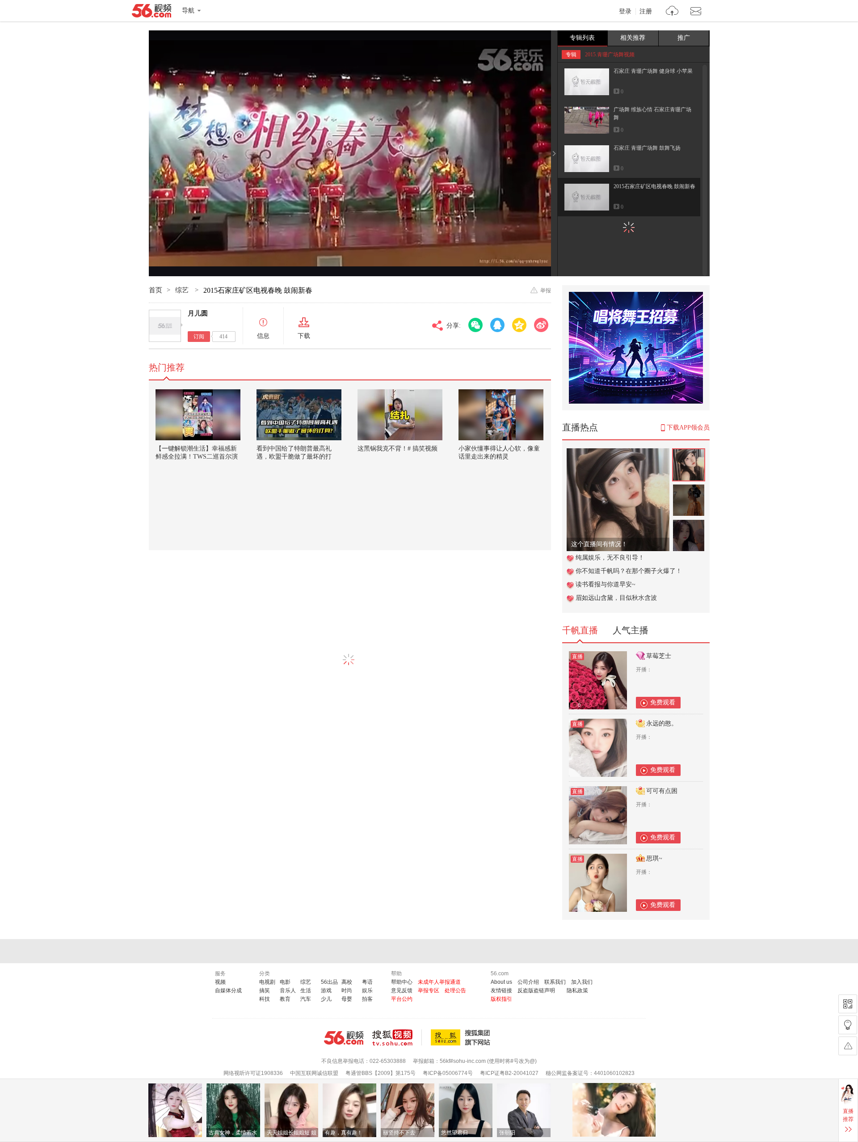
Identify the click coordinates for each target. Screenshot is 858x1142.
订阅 (198, 336)
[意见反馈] (847, 1046)
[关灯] (847, 1025)
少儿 (326, 999)
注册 (645, 11)
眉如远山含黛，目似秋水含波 (616, 597)
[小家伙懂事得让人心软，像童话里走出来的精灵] (500, 414)
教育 (285, 999)
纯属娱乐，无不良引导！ (610, 557)
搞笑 (264, 990)
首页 (155, 290)
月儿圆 (198, 313)
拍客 (367, 999)
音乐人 (288, 990)
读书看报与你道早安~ (605, 584)
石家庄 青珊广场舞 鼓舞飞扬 (647, 148)
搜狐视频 (397, 1037)
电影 (285, 982)
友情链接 (501, 990)
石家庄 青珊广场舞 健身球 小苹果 (653, 71)
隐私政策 (577, 990)
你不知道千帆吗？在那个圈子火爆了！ (629, 571)
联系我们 (555, 982)
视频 (220, 982)
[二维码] (847, 1004)
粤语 (367, 982)
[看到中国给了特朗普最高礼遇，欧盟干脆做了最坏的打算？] (299, 414)
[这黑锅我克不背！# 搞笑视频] (400, 414)
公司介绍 (528, 982)
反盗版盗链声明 (536, 990)
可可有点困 (661, 791)
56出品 (329, 982)
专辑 (571, 54)
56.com (151, 12)
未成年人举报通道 (439, 982)
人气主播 (630, 630)
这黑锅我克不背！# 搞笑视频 (397, 448)
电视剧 (267, 982)
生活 (305, 990)
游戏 (326, 990)
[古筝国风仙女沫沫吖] (618, 453)
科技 (264, 999)
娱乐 (367, 990)
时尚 (346, 990)
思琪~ (654, 858)
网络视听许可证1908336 (253, 1073)
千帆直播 (580, 630)
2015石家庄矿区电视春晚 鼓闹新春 (654, 186)
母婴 (346, 999)
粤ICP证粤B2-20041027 (509, 1073)
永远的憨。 (661, 723)
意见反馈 (401, 990)
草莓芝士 (658, 656)
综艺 (182, 290)
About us (501, 982)
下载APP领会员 (688, 427)
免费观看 (662, 702)
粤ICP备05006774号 (448, 1073)
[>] (672, 12)
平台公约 (401, 999)
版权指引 (501, 999)
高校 (346, 982)
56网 (343, 1037)
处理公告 (455, 990)
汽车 (305, 999)
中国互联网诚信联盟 (314, 1073)
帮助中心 (401, 982)
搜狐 (462, 1037)
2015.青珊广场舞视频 (610, 54)
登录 (625, 11)
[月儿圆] (165, 326)
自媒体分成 (228, 990)
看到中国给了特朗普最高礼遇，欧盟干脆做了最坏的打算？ (294, 456)
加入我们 (582, 982)
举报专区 (428, 990)
